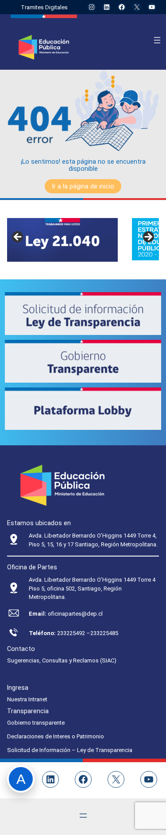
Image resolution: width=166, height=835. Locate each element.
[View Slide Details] (62, 240)
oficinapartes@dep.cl (75, 613)
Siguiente (147, 237)
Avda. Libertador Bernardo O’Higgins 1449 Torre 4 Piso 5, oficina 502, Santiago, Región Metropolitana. (92, 588)
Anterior (18, 237)
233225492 (71, 633)
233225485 (104, 633)
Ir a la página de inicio (83, 186)
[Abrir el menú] (157, 40)
